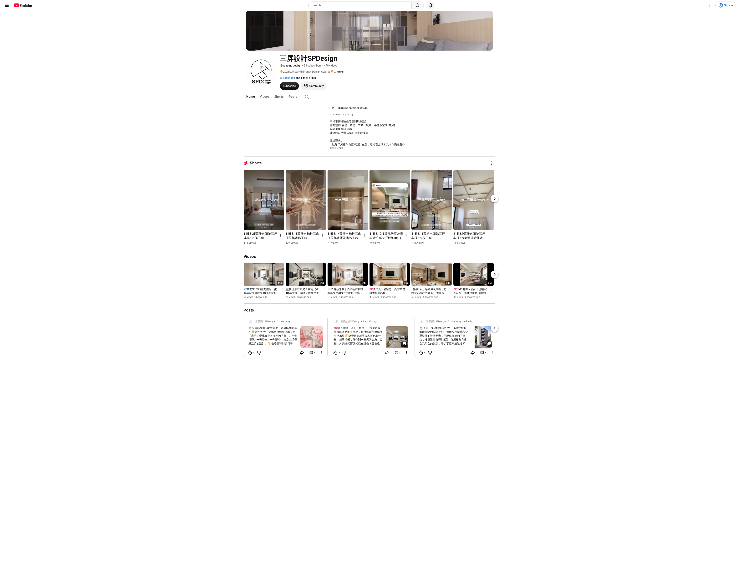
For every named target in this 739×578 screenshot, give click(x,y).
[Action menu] (321, 352)
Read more (336, 148)
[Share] (302, 352)
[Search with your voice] (431, 5)
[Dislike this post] (259, 353)
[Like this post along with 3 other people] (250, 353)
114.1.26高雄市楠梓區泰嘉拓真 (349, 107)
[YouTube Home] (22, 5)
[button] (336, 148)
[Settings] (710, 5)
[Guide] (7, 5)
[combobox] (361, 5)
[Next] (494, 198)
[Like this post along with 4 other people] (335, 353)
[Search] (417, 5)
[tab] (250, 96)
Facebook (289, 77)
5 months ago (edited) (460, 321)
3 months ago (284, 321)
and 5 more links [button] (306, 77)
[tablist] (369, 96)
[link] (285, 338)
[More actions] (491, 163)
